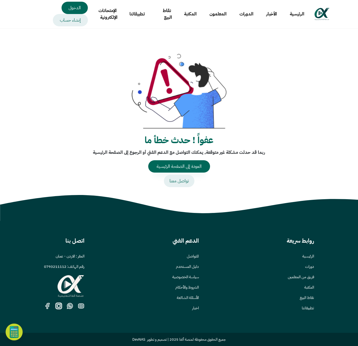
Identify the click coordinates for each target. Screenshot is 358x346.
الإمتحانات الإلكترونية (107, 14)
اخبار (195, 308)
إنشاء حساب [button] (70, 20)
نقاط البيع (167, 14)
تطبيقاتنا (137, 14)
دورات (309, 267)
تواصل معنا (179, 181)
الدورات (246, 14)
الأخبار (271, 14)
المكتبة (190, 14)
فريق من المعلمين (301, 277)
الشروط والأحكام (187, 287)
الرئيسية (297, 14)
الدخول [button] (75, 7)
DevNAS (138, 339)
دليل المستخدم (187, 267)
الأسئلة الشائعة (188, 298)
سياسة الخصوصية (185, 277)
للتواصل (193, 256)
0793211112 (55, 267)
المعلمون (218, 14)
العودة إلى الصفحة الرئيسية (179, 166)
